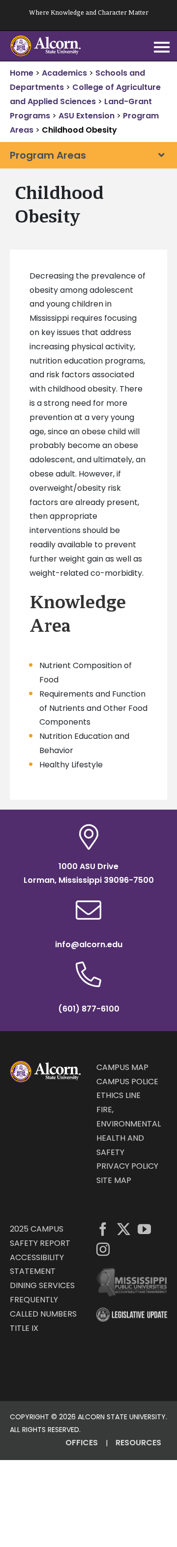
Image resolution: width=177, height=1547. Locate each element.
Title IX (24, 1328)
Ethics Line (118, 1095)
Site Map (113, 1180)
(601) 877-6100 (88, 1008)
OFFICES (81, 1442)
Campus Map (122, 1067)
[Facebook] (103, 1229)
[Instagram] (103, 1249)
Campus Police (127, 1081)
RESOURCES (138, 1442)
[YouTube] (144, 1229)
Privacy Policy (127, 1166)
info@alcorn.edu (88, 944)
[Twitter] (123, 1229)
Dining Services (42, 1285)
